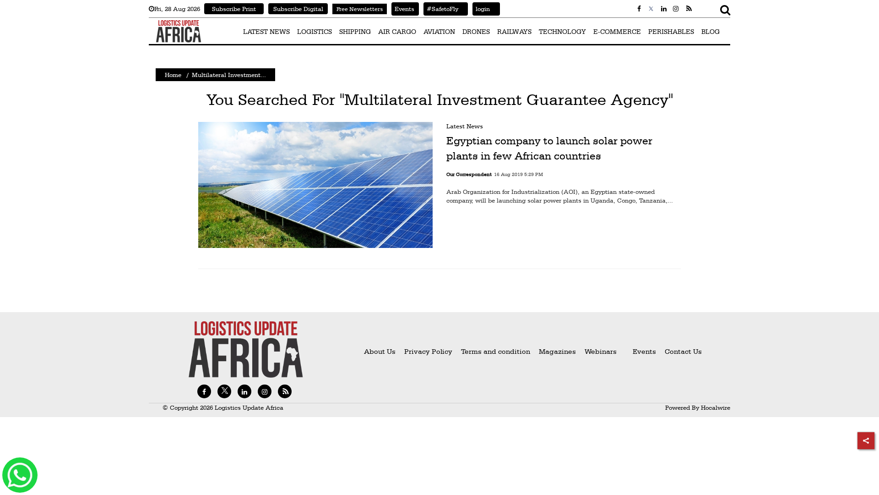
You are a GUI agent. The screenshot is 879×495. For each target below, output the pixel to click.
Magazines (558, 351)
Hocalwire (715, 407)
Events (402, 8)
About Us (380, 351)
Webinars (601, 351)
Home (173, 74)
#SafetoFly (440, 8)
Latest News (464, 126)
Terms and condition (496, 351)
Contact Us (683, 351)
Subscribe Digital (298, 8)
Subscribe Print (234, 8)
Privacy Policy (428, 351)
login (481, 8)
